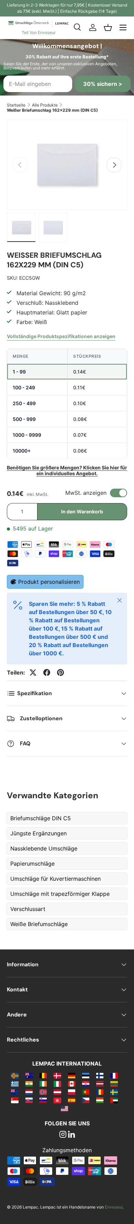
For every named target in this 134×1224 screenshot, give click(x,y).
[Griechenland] (14, 1083)
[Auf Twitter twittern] (33, 672)
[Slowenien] (43, 1100)
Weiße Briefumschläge (39, 924)
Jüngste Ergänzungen (38, 833)
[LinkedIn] (71, 1135)
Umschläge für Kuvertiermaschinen (55, 878)
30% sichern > (102, 83)
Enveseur (113, 1207)
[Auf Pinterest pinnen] (60, 672)
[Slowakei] (29, 1100)
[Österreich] (57, 1091)
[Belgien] (43, 1075)
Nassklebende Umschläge (43, 848)
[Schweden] (114, 1091)
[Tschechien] (85, 1100)
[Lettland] (99, 1083)
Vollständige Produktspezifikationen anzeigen (61, 336)
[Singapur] (14, 1100)
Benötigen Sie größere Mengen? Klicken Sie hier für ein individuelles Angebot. (67, 470)
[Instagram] (62, 1135)
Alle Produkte (45, 105)
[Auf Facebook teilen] (47, 672)
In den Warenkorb (82, 511)
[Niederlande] (29, 1091)
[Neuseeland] (14, 1091)
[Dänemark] (57, 1075)
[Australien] (29, 1075)
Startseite (16, 105)
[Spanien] (71, 1100)
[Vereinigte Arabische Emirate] (114, 1100)
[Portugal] (85, 1091)
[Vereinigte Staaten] (64, 1108)
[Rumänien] (99, 1091)
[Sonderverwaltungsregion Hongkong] (57, 1100)
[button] (107, 27)
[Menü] (123, 27)
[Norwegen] (43, 1091)
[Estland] (85, 1075)
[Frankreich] (114, 1075)
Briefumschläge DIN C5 (40, 818)
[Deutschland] (71, 1075)
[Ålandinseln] (14, 1075)
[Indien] (29, 1083)
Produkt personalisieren (49, 581)
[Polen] (71, 1091)
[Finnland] (99, 1075)
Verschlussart (27, 908)
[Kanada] (71, 1083)
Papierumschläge (32, 863)
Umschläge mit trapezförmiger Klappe (60, 893)
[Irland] (43, 1083)
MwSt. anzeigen (86, 492)
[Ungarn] (99, 1100)
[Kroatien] (85, 1083)
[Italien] (57, 1083)
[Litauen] (114, 1083)
